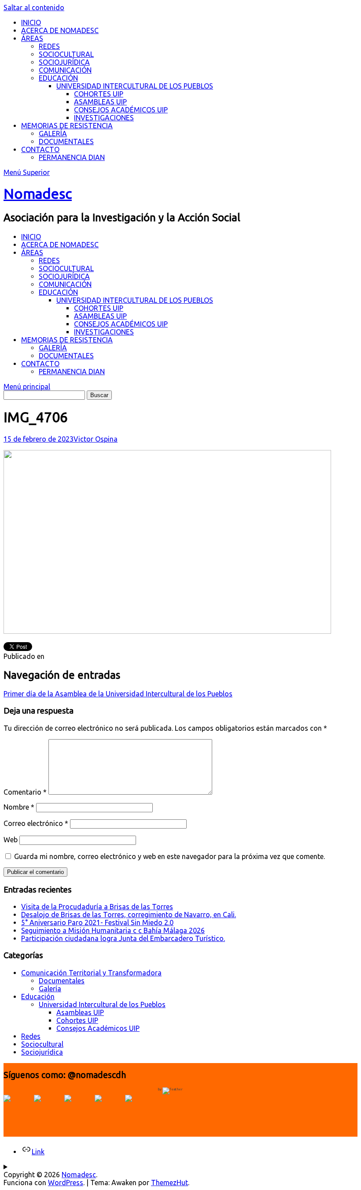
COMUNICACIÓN (65, 70)
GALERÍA (53, 134)
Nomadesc (38, 193)
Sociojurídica (42, 1052)
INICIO (31, 22)
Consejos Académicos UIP (98, 1028)
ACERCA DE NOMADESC (60, 30)
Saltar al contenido (34, 7)
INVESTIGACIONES (104, 118)
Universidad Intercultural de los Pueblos (102, 1004)
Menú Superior (27, 172)
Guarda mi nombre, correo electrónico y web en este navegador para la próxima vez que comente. (169, 856)
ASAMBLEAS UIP (100, 102)
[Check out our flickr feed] (139, 1109)
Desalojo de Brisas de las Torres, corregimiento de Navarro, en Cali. (128, 915)
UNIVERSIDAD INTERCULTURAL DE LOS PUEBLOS (134, 86)
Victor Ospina (96, 439)
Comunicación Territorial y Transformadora (91, 973)
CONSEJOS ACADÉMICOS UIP (121, 110)
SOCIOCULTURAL (66, 54)
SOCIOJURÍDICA (64, 62)
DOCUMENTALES (66, 141)
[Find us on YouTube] (78, 1109)
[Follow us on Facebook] (18, 1109)
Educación (38, 996)
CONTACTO (40, 149)
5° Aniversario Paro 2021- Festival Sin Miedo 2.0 (97, 922)
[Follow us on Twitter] (48, 1109)
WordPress (65, 1182)
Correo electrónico (36, 823)
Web (11, 840)
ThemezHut (169, 1182)
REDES (49, 46)
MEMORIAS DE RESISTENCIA (67, 126)
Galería (50, 989)
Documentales (62, 981)
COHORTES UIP (98, 94)
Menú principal (27, 386)
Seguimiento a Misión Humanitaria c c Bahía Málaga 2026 (113, 930)
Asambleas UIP (80, 1012)
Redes (31, 1036)
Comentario (25, 792)
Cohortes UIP (77, 1020)
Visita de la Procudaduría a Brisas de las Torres (97, 907)
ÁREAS (32, 38)
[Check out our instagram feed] (109, 1109)
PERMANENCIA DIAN (72, 157)
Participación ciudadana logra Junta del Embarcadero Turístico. (123, 938)
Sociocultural (42, 1044)
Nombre (19, 807)
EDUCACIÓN (58, 78)
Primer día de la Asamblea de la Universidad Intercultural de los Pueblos (118, 694)
